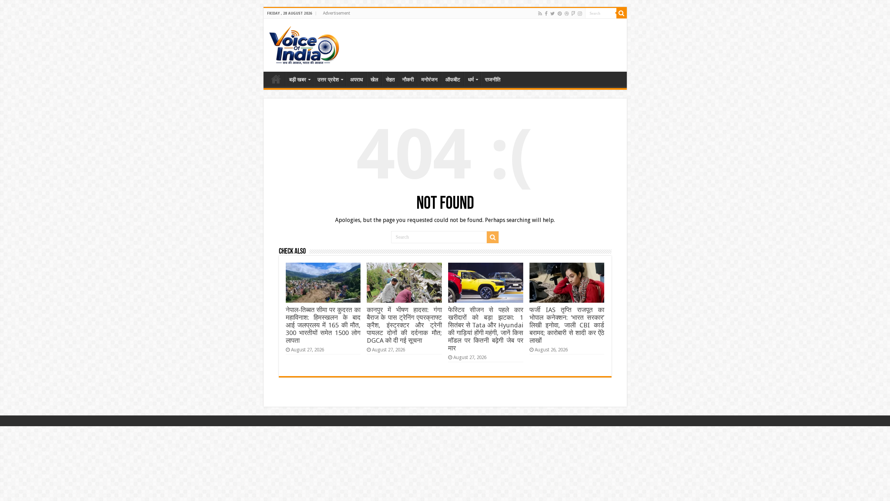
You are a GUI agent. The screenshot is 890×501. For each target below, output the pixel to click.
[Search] (621, 13)
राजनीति (492, 80)
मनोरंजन (429, 80)
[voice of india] (304, 43)
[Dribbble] (566, 13)
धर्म (471, 80)
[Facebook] (546, 13)
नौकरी (408, 80)
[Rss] (540, 13)
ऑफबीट (452, 80)
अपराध (356, 80)
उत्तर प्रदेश (328, 80)
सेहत (390, 80)
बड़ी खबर (297, 80)
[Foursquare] (573, 13)
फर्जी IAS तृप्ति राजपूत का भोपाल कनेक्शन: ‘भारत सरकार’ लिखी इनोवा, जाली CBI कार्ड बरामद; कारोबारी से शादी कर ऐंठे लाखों (566, 325)
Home (276, 79)
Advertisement (336, 13)
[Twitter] (553, 13)
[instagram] (580, 13)
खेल (374, 80)
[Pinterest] (560, 13)
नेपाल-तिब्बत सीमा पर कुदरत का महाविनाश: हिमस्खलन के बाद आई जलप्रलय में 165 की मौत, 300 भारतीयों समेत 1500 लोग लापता (323, 325)
